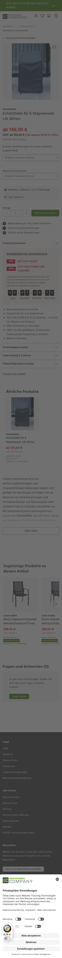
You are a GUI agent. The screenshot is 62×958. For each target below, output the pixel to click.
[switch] (7, 938)
